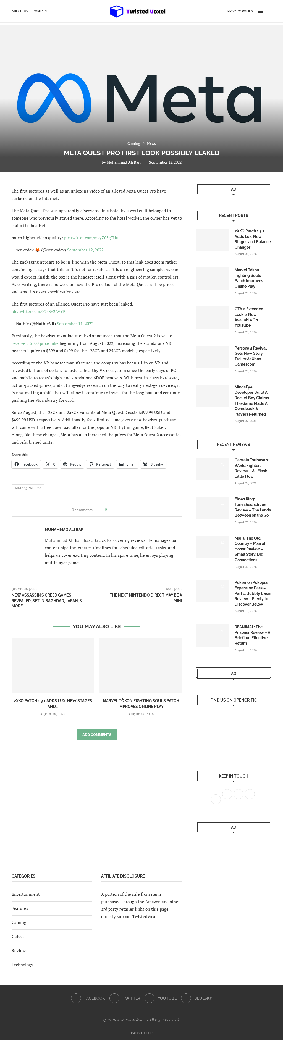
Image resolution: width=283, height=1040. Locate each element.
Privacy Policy (240, 11)
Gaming (19, 922)
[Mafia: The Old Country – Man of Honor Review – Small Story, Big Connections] (212, 547)
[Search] (268, 11)
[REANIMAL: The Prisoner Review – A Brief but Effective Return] (212, 635)
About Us (20, 11)
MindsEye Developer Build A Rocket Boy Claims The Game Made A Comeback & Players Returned (252, 400)
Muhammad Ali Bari (124, 162)
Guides (18, 936)
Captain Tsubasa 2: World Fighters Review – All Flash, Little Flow (252, 468)
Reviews (19, 950)
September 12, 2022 (85, 250)
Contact (40, 11)
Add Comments (96, 734)
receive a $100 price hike (35, 343)
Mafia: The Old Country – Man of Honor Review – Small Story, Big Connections (250, 549)
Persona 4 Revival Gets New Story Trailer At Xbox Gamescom (251, 356)
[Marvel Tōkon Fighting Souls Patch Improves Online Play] (140, 665)
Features (20, 908)
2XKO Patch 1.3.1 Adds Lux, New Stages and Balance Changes (253, 239)
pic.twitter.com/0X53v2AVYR (39, 311)
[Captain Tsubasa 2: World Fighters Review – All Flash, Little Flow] (212, 469)
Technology (22, 964)
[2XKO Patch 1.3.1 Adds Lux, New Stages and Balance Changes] (53, 665)
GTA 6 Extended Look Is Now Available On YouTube (249, 317)
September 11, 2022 (75, 323)
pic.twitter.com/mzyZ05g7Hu (91, 237)
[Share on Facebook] (112, 509)
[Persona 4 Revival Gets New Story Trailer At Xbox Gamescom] (212, 357)
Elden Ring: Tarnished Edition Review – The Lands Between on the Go (253, 507)
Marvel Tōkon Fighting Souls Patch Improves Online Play (249, 278)
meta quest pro (28, 488)
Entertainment (26, 894)
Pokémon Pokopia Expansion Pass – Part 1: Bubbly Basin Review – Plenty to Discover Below (253, 593)
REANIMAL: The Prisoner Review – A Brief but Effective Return (252, 635)
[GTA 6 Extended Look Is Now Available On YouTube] (212, 317)
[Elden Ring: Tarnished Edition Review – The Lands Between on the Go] (212, 508)
